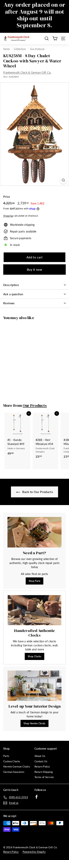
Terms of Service (44, 777)
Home (6, 48)
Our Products (37, 48)
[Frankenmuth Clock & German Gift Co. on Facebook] (36, 797)
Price (6, 196)
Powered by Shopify (34, 851)
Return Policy (42, 766)
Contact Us (41, 761)
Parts (6, 755)
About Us (39, 755)
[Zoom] (63, 180)
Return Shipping (43, 771)
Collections (20, 48)
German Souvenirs (14, 771)
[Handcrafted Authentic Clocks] (34, 610)
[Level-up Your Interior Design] (34, 686)
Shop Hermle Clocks (34, 723)
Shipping (8, 215)
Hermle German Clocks (16, 766)
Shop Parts (34, 581)
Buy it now (34, 269)
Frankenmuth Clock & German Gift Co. (27, 72)
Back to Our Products (37, 492)
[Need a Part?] (34, 532)
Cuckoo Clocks (11, 761)
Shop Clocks (34, 656)
